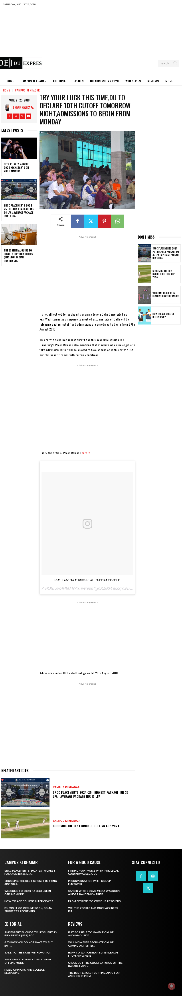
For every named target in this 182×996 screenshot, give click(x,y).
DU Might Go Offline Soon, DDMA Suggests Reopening (28, 910)
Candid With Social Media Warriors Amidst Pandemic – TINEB (94, 892)
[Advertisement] (112, 41)
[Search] (175, 63)
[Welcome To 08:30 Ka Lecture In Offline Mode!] (144, 295)
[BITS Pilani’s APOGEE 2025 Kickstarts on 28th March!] (19, 148)
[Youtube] (28, 116)
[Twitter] (22, 116)
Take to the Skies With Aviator (27, 952)
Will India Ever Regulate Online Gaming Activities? (91, 944)
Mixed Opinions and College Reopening (24, 971)
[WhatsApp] (117, 221)
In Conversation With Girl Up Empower (89, 882)
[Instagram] (16, 116)
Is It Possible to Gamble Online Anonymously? (91, 934)
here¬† (86, 452)
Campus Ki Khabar (27, 90)
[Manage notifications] (171, 986)
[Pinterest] (104, 221)
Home (6, 90)
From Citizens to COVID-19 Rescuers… (95, 901)
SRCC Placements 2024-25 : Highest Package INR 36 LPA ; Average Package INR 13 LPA (19, 210)
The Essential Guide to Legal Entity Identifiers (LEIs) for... (30, 934)
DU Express (85, 588)
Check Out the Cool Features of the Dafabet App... (95, 964)
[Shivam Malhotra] (8, 107)
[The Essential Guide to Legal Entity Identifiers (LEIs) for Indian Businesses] (19, 234)
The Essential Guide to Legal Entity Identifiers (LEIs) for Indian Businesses (18, 255)
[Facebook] (9, 116)
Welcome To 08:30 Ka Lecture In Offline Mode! (165, 294)
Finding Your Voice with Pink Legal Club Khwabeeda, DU (93, 872)
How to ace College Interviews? (163, 315)
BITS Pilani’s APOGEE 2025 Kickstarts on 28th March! (16, 167)
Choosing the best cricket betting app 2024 (86, 826)
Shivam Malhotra (23, 107)
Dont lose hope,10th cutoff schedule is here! (87, 580)
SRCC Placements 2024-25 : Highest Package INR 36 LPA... (29, 872)
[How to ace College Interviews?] (144, 315)
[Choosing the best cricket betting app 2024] (25, 823)
